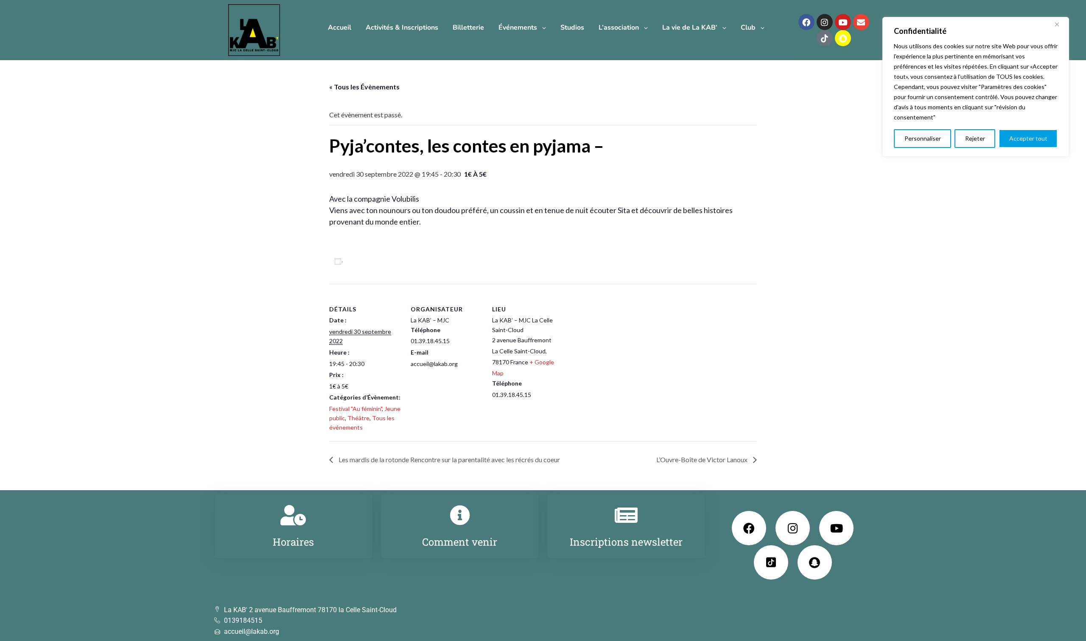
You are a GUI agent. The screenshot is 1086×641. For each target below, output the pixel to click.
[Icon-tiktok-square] (771, 562)
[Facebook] (806, 22)
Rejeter (975, 138)
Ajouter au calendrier (378, 261)
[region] (975, 87)
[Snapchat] (843, 38)
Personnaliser (922, 138)
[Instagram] (825, 22)
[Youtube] (843, 22)
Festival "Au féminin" (355, 408)
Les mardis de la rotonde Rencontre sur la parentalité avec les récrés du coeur (448, 459)
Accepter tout (1028, 138)
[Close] (1060, 24)
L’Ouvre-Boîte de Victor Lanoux (702, 459)
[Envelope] (861, 22)
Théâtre (358, 418)
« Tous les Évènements (364, 87)
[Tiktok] (825, 38)
